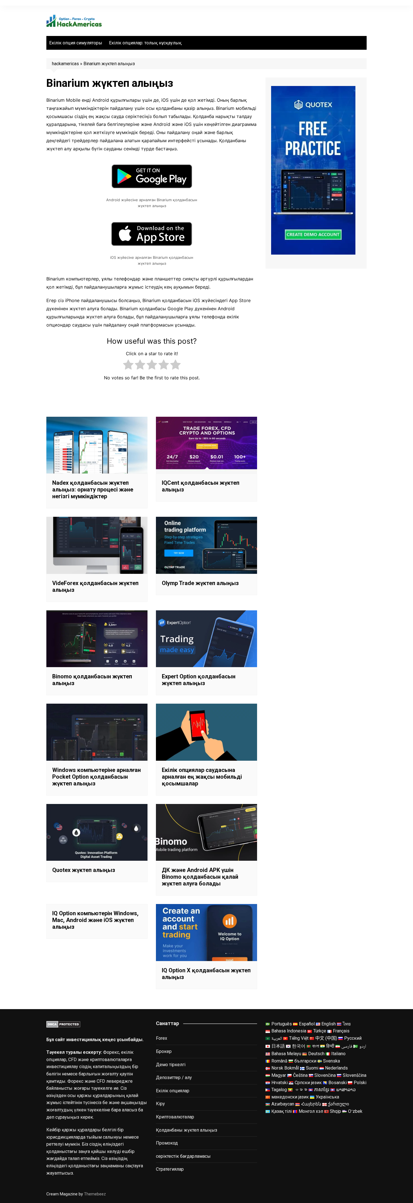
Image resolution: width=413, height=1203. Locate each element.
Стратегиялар (170, 1169)
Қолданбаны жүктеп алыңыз (186, 1130)
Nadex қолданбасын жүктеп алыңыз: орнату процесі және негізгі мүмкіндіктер (92, 489)
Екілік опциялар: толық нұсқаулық (145, 43)
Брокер (164, 1051)
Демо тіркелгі (170, 1064)
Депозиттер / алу (174, 1077)
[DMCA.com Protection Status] (63, 1024)
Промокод (167, 1143)
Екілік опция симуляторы (75, 43)
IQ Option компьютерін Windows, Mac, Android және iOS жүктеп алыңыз (95, 920)
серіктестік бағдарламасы (183, 1156)
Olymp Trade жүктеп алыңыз (200, 583)
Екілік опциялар (172, 1090)
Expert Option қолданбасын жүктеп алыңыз (198, 680)
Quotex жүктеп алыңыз (83, 870)
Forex (161, 1038)
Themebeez (95, 1194)
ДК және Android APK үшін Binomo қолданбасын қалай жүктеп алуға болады (200, 877)
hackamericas (65, 63)
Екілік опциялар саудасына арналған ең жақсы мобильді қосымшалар (202, 777)
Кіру (160, 1103)
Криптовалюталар (175, 1117)
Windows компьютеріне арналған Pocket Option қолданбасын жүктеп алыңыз (96, 777)
